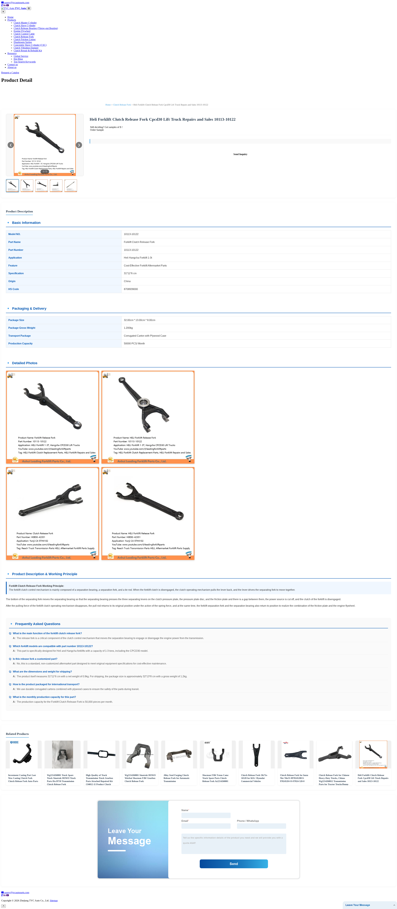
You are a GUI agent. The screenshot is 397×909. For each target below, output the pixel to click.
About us (11, 67)
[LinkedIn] (4, 5)
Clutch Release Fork (24, 36)
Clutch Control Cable (24, 34)
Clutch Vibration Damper (26, 47)
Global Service (21, 56)
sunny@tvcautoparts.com (16, 2)
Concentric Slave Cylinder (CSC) (30, 45)
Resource (12, 53)
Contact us (12, 64)
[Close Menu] (3, 11)
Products (11, 20)
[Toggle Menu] (29, 8)
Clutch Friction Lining (25, 39)
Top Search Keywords (25, 61)
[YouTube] (7, 5)
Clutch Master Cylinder (25, 22)
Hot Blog (18, 59)
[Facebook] (2, 5)
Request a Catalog (10, 72)
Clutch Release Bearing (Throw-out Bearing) (36, 28)
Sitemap (54, 900)
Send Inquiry (240, 154)
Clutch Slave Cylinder (24, 25)
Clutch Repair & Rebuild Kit (28, 50)
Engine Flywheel (22, 31)
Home (10, 17)
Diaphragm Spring (23, 42)
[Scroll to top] (3, 906)
